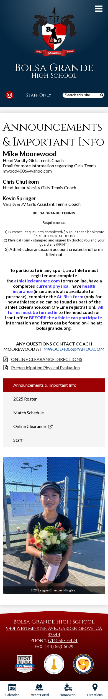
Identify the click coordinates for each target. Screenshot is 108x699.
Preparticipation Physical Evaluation (45, 367)
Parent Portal (39, 695)
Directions (95, 695)
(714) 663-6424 (63, 641)
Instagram (9, 95)
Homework (68, 695)
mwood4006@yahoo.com (27, 170)
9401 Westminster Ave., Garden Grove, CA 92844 (54, 631)
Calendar (12, 695)
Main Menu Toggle (98, 9)
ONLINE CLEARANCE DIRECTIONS (46, 359)
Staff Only (39, 95)
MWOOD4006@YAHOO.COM (74, 349)
